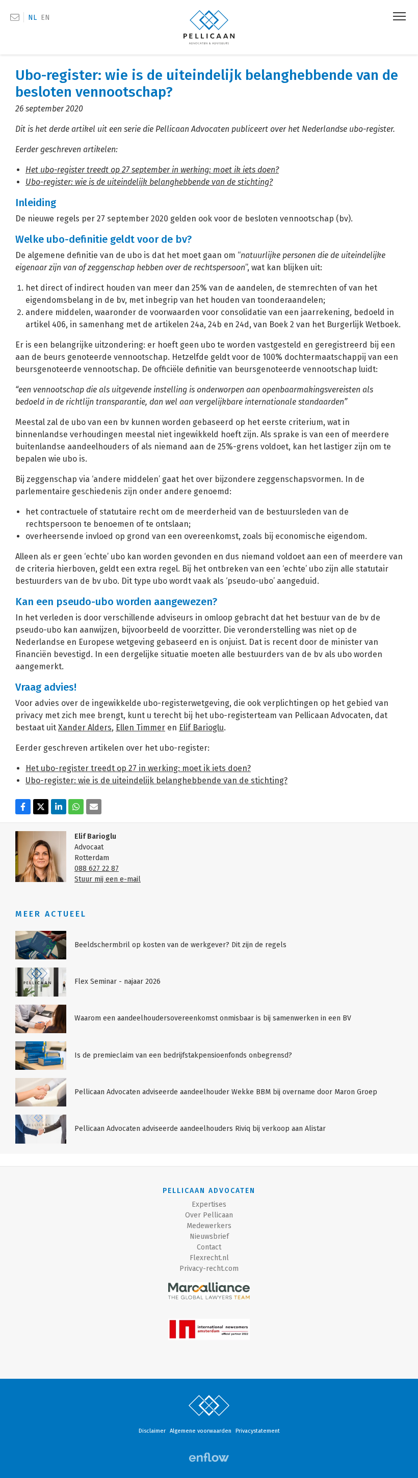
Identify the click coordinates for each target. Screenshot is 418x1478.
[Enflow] (209, 1457)
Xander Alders (85, 727)
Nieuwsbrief (209, 1236)
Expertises (209, 1204)
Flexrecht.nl (209, 1258)
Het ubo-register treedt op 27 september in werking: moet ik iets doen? (152, 170)
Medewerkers (209, 1225)
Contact (209, 1247)
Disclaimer (152, 1431)
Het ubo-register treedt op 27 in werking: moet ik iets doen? (138, 768)
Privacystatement (258, 1431)
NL (32, 17)
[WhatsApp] (76, 806)
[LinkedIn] (58, 806)
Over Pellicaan (209, 1215)
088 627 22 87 (96, 868)
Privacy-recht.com (209, 1268)
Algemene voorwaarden (200, 1431)
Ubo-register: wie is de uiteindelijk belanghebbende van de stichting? (156, 780)
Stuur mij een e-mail (107, 879)
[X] (40, 806)
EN (45, 17)
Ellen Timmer (140, 727)
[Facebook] (23, 806)
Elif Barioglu (201, 727)
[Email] (93, 806)
